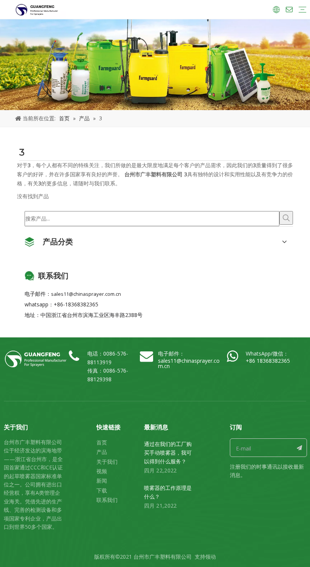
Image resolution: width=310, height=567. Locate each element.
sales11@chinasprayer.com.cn (86, 293)
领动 (210, 556)
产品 (101, 451)
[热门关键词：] (286, 218)
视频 (101, 471)
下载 (101, 490)
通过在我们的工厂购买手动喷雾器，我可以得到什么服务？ (168, 452)
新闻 (101, 480)
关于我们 (107, 461)
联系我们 (107, 499)
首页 (101, 442)
